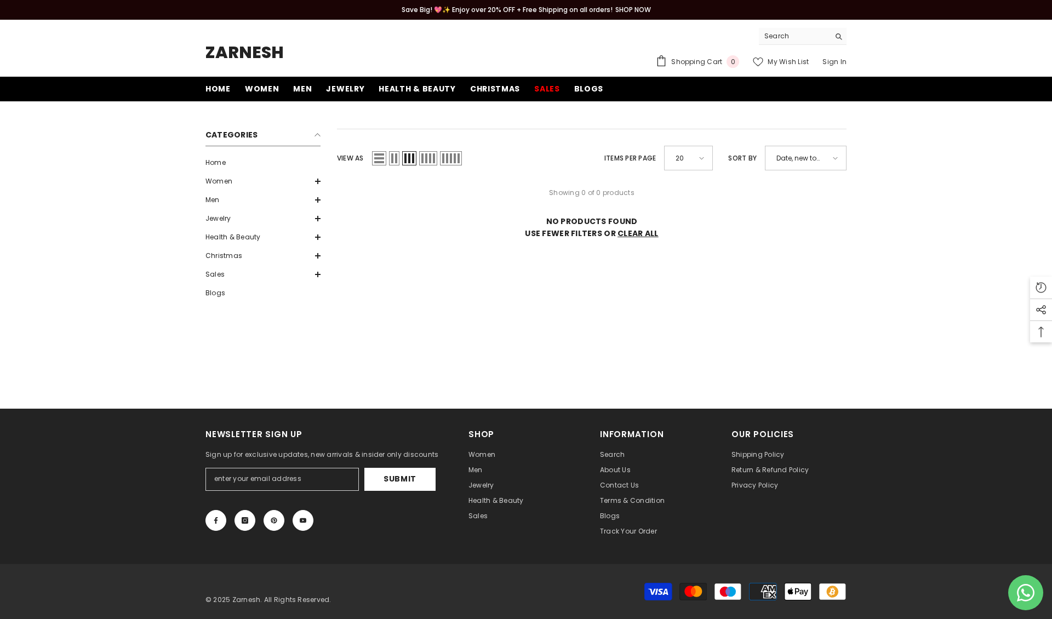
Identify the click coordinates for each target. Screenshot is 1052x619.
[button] (263, 181)
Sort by (742, 158)
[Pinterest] (274, 520)
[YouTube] (303, 520)
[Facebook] (215, 520)
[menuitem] (263, 162)
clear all (638, 233)
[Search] (803, 36)
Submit (400, 478)
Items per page (630, 158)
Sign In (834, 61)
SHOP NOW (633, 9)
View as (350, 158)
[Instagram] (245, 520)
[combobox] (794, 36)
